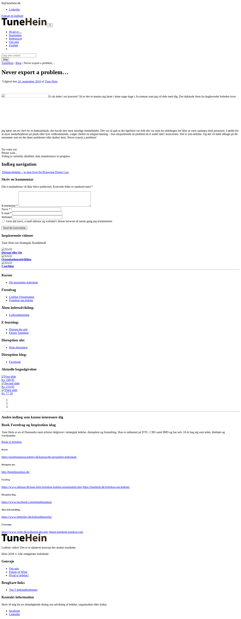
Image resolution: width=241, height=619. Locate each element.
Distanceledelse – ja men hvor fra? (22, 172)
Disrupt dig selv (18, 329)
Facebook (15, 362)
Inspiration (15, 35)
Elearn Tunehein (19, 332)
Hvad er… (15, 31)
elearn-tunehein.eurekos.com (66, 532)
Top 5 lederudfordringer (23, 589)
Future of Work (18, 572)
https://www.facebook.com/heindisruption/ (27, 502)
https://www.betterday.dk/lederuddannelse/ (27, 516)
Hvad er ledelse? (19, 575)
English (13, 45)
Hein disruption (18, 347)
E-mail (7, 213)
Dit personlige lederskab (23, 282)
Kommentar (10, 205)
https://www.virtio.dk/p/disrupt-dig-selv (25, 532)
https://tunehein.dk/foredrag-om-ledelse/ (106, 487)
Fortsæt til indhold (12, 15)
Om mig (14, 42)
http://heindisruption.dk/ (16, 472)
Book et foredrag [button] (12, 442)
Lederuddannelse (19, 315)
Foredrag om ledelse (21, 300)
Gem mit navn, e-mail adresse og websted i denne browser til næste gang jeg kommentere (59, 221)
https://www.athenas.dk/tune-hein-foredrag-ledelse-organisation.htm (42, 487)
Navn (6, 209)
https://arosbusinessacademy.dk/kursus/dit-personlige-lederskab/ (39, 457)
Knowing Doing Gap (56, 172)
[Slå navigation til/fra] (50, 25)
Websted (7, 217)
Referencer (15, 38)
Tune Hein (51, 81)
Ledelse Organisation (21, 297)
